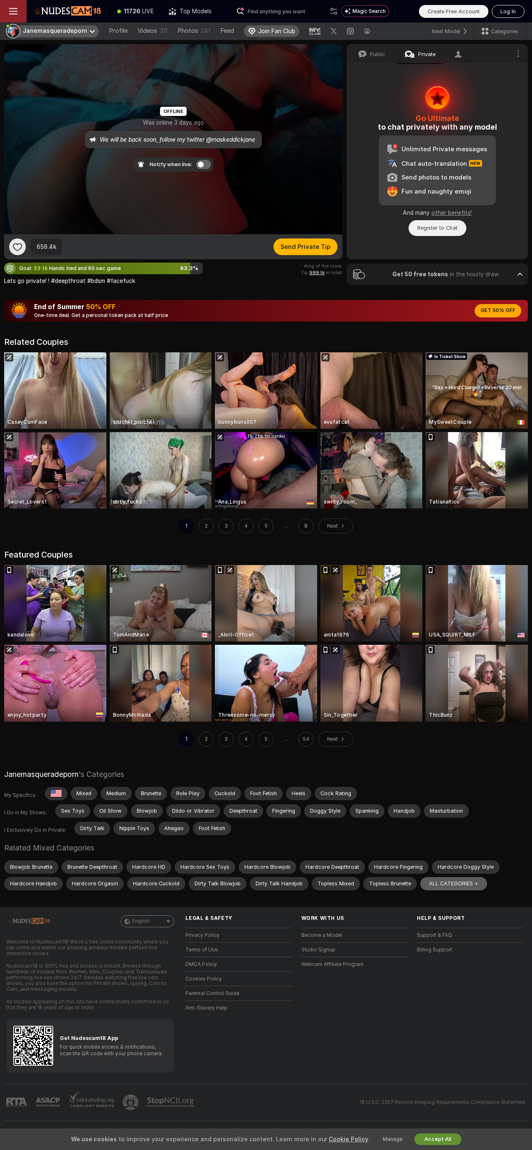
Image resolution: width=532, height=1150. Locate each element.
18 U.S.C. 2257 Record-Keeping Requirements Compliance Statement (442, 1102)
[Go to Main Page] (68, 11)
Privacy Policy (202, 935)
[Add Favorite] (17, 246)
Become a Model (321, 935)
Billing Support (434, 950)
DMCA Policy (201, 964)
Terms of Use (201, 950)
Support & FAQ (434, 935)
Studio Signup (318, 950)
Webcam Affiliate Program (332, 964)
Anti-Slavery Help (206, 1008)
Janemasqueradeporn (41, 774)
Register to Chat (437, 228)
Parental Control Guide (212, 993)
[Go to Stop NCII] (171, 1102)
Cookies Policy (203, 979)
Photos (193, 30)
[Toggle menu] (13, 11)
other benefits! (451, 212)
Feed (227, 30)
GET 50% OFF (497, 310)
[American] (56, 793)
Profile (118, 30)
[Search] (334, 11)
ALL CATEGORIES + (453, 883)
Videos (152, 30)
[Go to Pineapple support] (131, 1102)
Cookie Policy (348, 1139)
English (141, 921)
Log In (508, 11)
